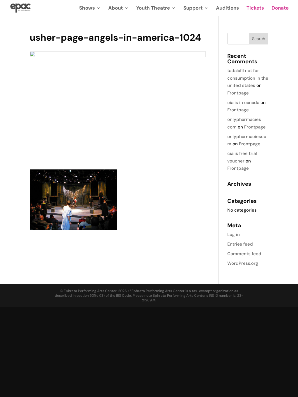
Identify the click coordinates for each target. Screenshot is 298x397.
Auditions (227, 8)
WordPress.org (242, 263)
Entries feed (240, 244)
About (115, 8)
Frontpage (238, 93)
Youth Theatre (153, 8)
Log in (233, 234)
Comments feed (244, 254)
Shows (87, 8)
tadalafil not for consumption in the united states (247, 78)
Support (193, 8)
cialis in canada (243, 102)
